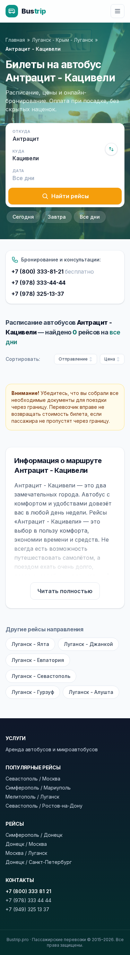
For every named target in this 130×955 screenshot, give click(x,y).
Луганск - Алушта (91, 692)
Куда (18, 151)
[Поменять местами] (111, 149)
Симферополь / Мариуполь (38, 788)
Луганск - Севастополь (40, 676)
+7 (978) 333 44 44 (28, 900)
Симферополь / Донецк (34, 835)
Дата (18, 170)
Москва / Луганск (26, 853)
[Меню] (117, 11)
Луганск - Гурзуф (32, 692)
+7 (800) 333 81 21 (28, 891)
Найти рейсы (70, 196)
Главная (15, 40)
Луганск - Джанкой (88, 644)
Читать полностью (65, 591)
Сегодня (23, 217)
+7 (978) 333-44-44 (38, 282)
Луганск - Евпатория (37, 660)
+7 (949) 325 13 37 (27, 909)
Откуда (21, 131)
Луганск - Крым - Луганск (62, 40)
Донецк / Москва (26, 844)
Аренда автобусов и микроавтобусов (52, 749)
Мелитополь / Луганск (32, 797)
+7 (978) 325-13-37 (37, 293)
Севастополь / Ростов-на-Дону (44, 806)
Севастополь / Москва (33, 779)
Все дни (90, 217)
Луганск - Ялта (30, 644)
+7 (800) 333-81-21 (52, 271)
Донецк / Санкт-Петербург (39, 862)
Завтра (57, 217)
